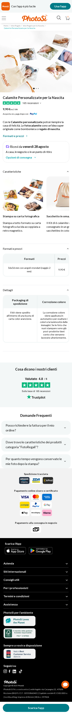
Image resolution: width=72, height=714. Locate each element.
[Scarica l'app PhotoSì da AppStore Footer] (15, 553)
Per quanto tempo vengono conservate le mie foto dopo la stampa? (34, 461)
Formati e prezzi (13, 136)
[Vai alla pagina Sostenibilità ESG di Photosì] (19, 625)
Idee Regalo (15, 26)
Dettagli (8, 290)
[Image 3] (38, 88)
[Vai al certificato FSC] (19, 637)
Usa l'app (60, 6)
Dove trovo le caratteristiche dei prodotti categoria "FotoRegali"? (34, 444)
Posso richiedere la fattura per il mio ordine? (30, 427)
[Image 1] (34, 88)
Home (5, 26)
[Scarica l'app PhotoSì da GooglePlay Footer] (40, 553)
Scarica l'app (36, 707)
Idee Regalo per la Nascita (33, 26)
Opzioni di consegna (19, 157)
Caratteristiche (12, 171)
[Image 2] (36, 88)
